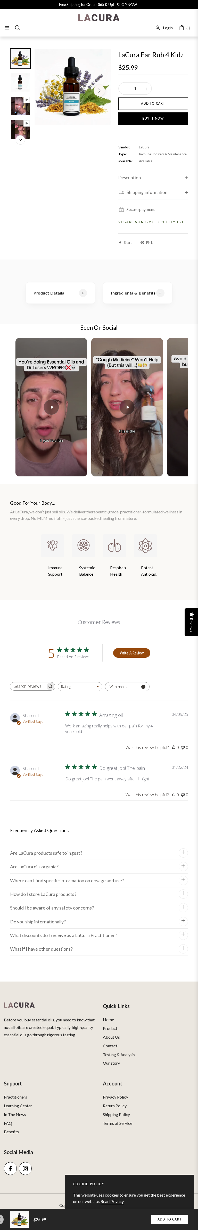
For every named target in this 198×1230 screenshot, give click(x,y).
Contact (110, 1045)
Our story (111, 1062)
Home (108, 1019)
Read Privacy (112, 1201)
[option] (73, 87)
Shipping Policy (116, 1114)
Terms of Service (117, 1123)
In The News (15, 1114)
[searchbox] (28, 686)
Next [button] (99, 90)
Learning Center (18, 1105)
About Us (111, 1037)
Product (110, 1028)
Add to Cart (170, 1219)
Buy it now (153, 118)
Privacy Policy (115, 1096)
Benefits (11, 1131)
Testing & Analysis (119, 1054)
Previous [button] (46, 90)
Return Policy (115, 1105)
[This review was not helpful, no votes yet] (183, 747)
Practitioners (15, 1096)
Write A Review (132, 652)
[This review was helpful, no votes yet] (173, 747)
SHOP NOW (127, 4)
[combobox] (80, 686)
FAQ (8, 1123)
